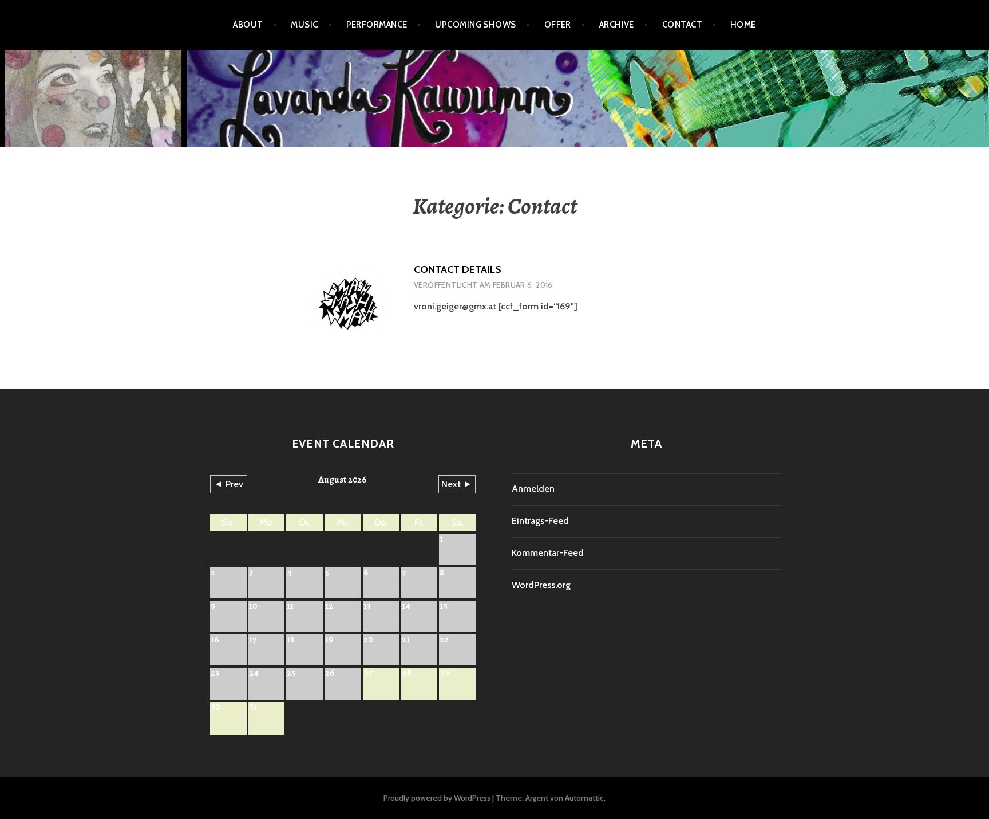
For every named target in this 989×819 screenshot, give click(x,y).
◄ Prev (228, 484)
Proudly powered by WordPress (436, 798)
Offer (557, 24)
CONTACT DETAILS (457, 269)
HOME (743, 24)
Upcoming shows (475, 24)
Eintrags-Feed (540, 520)
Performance (377, 24)
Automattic (584, 798)
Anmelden (533, 488)
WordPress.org (541, 584)
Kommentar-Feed (548, 552)
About (248, 24)
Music (304, 24)
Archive (616, 24)
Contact (682, 24)
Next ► (456, 484)
